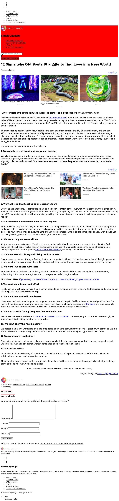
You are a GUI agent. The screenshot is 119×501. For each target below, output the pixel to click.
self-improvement (39, 471)
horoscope (97, 471)
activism (82, 471)
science (51, 471)
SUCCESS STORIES (14, 47)
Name (4, 423)
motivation (39, 384)
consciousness (19, 384)
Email (4, 428)
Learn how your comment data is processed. (61, 443)
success (35, 473)
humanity (113, 471)
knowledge (9, 473)
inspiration (30, 384)
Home (8, 18)
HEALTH (9, 45)
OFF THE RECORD (14, 41)
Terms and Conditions (16, 22)
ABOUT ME (11, 11)
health (9, 471)
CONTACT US (12, 14)
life (12, 471)
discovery (3, 473)
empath (15, 473)
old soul (48, 384)
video (57, 471)
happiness (104, 471)
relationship (66, 471)
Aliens (27, 473)
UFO (31, 473)
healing (23, 473)
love (55, 471)
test (93, 471)
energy (19, 473)
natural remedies (74, 471)
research (46, 471)
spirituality (31, 471)
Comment (6, 418)
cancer (90, 471)
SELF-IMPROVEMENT (16, 43)
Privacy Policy (12, 20)
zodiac (109, 471)
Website (5, 433)
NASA (86, 471)
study (61, 471)
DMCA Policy (11, 16)
